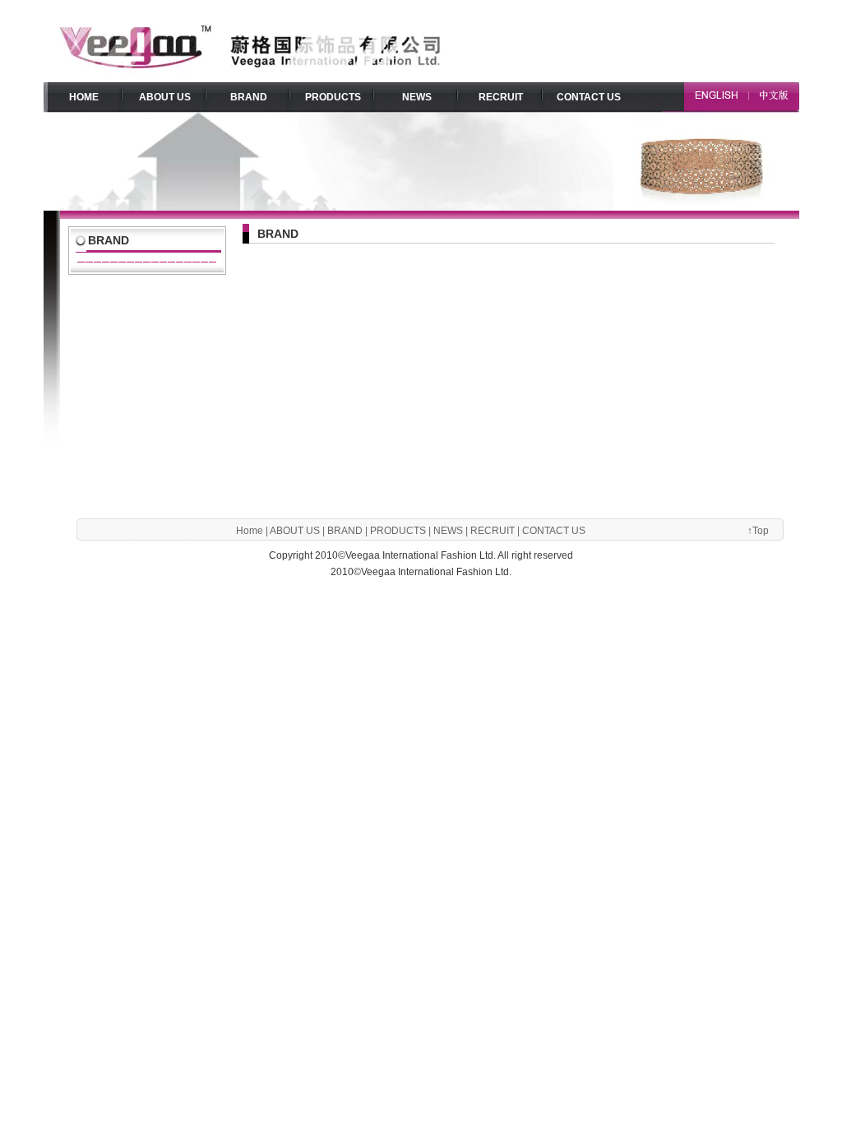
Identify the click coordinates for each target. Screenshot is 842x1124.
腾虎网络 (441, 584)
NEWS (417, 97)
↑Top (758, 530)
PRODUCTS (333, 97)
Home (249, 530)
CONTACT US (589, 97)
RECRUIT (501, 97)
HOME (84, 97)
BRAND (248, 97)
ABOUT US (165, 97)
